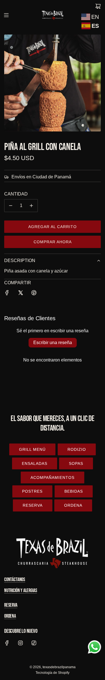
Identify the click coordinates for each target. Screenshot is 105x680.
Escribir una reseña (52, 342)
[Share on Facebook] (7, 293)
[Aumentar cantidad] (31, 205)
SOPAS (76, 463)
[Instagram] (20, 643)
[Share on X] (20, 293)
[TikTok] (34, 643)
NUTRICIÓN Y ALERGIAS (20, 590)
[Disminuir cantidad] (10, 205)
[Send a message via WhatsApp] (94, 647)
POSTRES (32, 491)
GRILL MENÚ (32, 449)
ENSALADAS (34, 463)
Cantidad (16, 194)
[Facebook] (7, 643)
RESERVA (33, 505)
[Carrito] (98, 6)
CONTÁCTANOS (14, 580)
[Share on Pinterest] (34, 293)
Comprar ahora (53, 242)
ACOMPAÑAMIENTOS (52, 477)
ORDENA (73, 505)
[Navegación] (6, 15)
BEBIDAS (73, 491)
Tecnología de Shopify (52, 673)
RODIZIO (76, 449)
